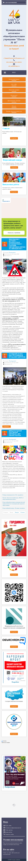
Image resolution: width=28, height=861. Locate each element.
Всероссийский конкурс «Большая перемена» (14, 508)
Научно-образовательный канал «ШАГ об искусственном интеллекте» (13, 498)
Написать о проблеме (14, 232)
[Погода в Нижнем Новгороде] (2, 739)
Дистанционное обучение (14, 100)
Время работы (8, 832)
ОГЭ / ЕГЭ (14, 84)
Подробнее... (7, 426)
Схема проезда (9, 830)
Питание (14, 106)
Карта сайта (8, 825)
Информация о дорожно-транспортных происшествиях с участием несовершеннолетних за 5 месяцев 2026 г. (17, 244)
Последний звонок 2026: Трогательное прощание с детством (17, 355)
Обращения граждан (14, 89)
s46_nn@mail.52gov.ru (14, 66)
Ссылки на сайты (9, 834)
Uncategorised (12, 361)
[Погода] (4, 741)
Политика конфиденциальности (13, 827)
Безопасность (14, 95)
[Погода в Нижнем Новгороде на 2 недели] (6, 742)
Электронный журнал (14, 79)
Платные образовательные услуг (14, 111)
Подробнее (14, 138)
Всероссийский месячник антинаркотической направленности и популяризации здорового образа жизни (14, 504)
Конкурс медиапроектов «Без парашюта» (13, 495)
